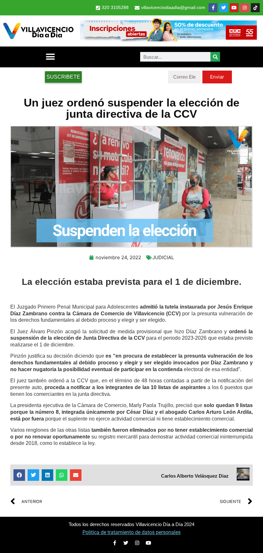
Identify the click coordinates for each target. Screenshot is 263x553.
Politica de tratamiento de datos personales (131, 532)
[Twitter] (223, 7)
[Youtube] (234, 7)
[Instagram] (244, 7)
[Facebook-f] (212, 7)
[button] (50, 57)
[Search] (215, 57)
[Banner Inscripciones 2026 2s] (168, 39)
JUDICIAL (163, 257)
